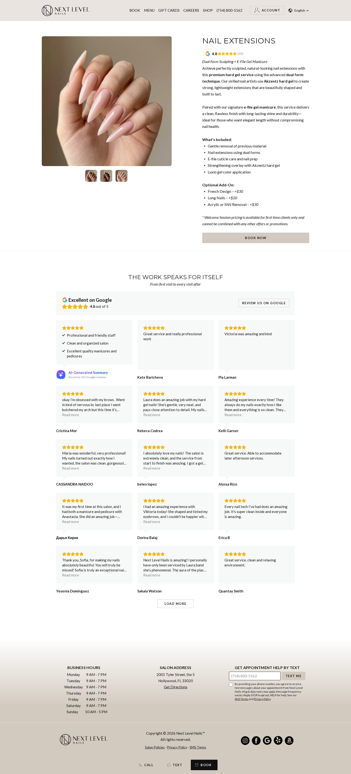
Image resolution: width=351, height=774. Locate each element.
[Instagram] (245, 740)
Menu (149, 10)
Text (177, 765)
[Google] (267, 740)
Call (148, 765)
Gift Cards (169, 10)
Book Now (255, 238)
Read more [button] (70, 415)
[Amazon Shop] (289, 740)
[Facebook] (256, 740)
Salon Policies (155, 747)
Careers (191, 10)
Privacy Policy (262, 699)
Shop (208, 10)
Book (134, 10)
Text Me (294, 676)
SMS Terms (241, 699)
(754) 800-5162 (229, 10)
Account (271, 10)
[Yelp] (278, 740)
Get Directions (175, 687)
